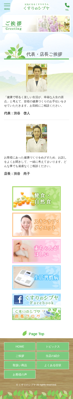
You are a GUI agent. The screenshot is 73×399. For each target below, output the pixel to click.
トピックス (53, 346)
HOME (20, 346)
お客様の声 (20, 374)
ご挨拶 (20, 355)
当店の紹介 (53, 355)
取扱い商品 (20, 365)
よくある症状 (52, 365)
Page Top (36, 334)
